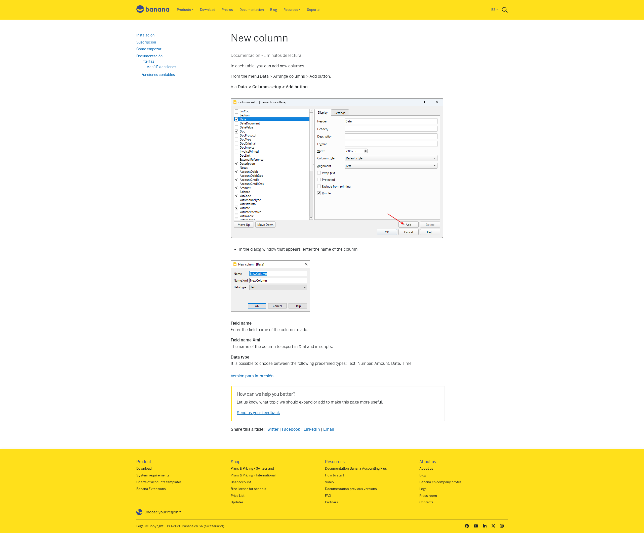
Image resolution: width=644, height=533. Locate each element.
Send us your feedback (258, 412)
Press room (428, 496)
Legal (423, 489)
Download (207, 10)
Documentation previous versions (351, 489)
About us (426, 468)
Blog (273, 10)
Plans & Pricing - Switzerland (252, 468)
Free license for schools (248, 489)
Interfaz (147, 61)
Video (329, 482)
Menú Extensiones (161, 67)
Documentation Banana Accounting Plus (356, 468)
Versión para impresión (252, 376)
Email (328, 429)
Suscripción (146, 42)
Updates (237, 502)
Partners (331, 502)
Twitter (272, 429)
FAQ (328, 496)
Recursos (291, 10)
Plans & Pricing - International (253, 475)
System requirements (153, 475)
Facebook (291, 429)
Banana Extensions (151, 489)
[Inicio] (153, 10)
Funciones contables (158, 74)
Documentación (251, 10)
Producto (184, 10)
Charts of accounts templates (159, 482)
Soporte (313, 10)
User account (241, 482)
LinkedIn (312, 429)
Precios (227, 10)
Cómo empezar (149, 49)
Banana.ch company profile (440, 482)
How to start (334, 475)
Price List (238, 496)
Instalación (145, 35)
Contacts (426, 502)
